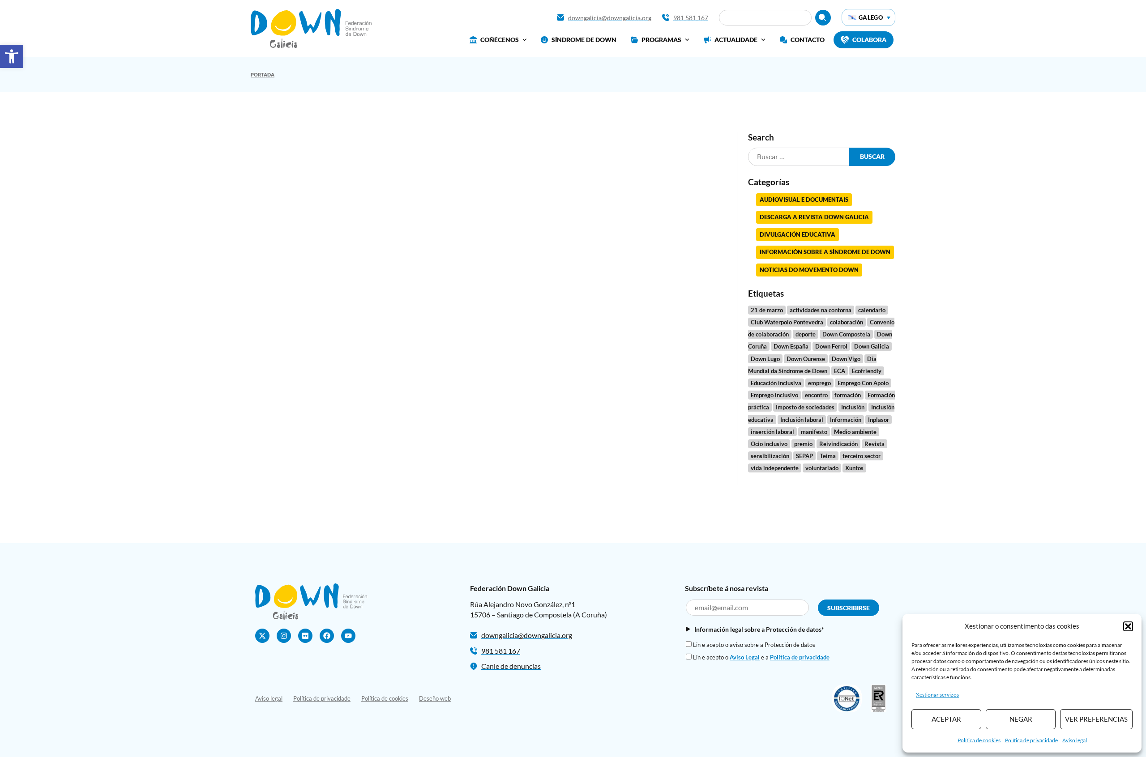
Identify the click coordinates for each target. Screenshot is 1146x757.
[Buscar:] (798, 157)
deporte (805, 334)
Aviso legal (1074, 740)
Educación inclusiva (776, 383)
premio (803, 443)
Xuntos (854, 468)
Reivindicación (838, 443)
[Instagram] (284, 636)
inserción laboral (772, 431)
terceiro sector (861, 455)
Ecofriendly (866, 370)
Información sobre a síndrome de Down (825, 251)
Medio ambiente (855, 431)
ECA (839, 370)
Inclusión (852, 407)
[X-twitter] (262, 636)
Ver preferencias (1096, 719)
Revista (874, 443)
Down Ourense (806, 358)
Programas (661, 39)
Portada (262, 74)
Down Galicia (871, 346)
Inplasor (878, 419)
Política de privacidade (1031, 740)
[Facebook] (327, 636)
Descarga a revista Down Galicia (814, 217)
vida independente (775, 468)
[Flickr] (305, 636)
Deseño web (435, 698)
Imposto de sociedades (805, 407)
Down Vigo (846, 358)
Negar (1020, 719)
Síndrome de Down (584, 39)
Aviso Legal (745, 657)
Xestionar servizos (937, 694)
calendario (871, 310)
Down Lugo (765, 358)
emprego (819, 383)
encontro (816, 395)
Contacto (808, 39)
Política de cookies (979, 740)
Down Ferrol (831, 346)
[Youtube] (348, 636)
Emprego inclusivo (774, 395)
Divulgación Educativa (797, 234)
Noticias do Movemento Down (809, 269)
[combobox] (765, 18)
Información (845, 419)
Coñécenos (499, 39)
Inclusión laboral (801, 419)
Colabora (869, 39)
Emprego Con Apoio (863, 383)
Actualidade (735, 39)
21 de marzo (767, 310)
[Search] (823, 18)
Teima (828, 455)
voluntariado (821, 468)
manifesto (814, 431)
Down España (791, 346)
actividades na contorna (820, 310)
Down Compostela (846, 334)
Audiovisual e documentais (804, 199)
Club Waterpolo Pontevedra (787, 322)
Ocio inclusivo (769, 443)
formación (847, 395)
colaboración (846, 322)
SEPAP (804, 455)
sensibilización (770, 455)
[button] (11, 56)
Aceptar (946, 719)
